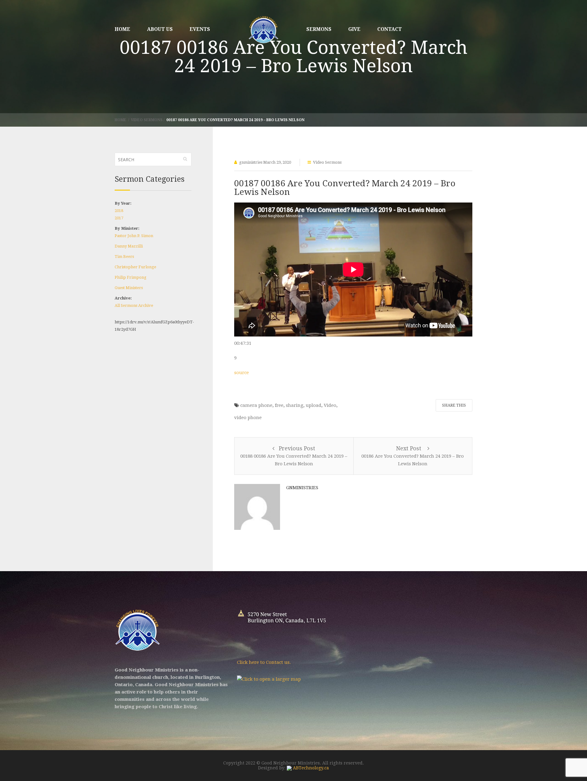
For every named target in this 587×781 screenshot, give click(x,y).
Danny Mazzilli (129, 246)
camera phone (256, 405)
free (279, 405)
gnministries (250, 162)
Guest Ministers (129, 287)
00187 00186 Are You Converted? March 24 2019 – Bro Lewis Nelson (345, 187)
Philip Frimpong (130, 277)
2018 (119, 210)
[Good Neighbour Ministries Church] (263, 30)
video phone (248, 417)
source (241, 372)
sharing (294, 405)
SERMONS (318, 29)
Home (121, 120)
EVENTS (200, 29)
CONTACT (389, 29)
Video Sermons (147, 120)
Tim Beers (124, 256)
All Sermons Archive (134, 305)
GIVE (354, 29)
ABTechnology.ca (310, 767)
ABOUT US (160, 29)
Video (330, 405)
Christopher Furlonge (135, 267)
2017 (119, 218)
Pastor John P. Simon (134, 235)
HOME (122, 29)
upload (313, 405)
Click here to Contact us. (264, 662)
